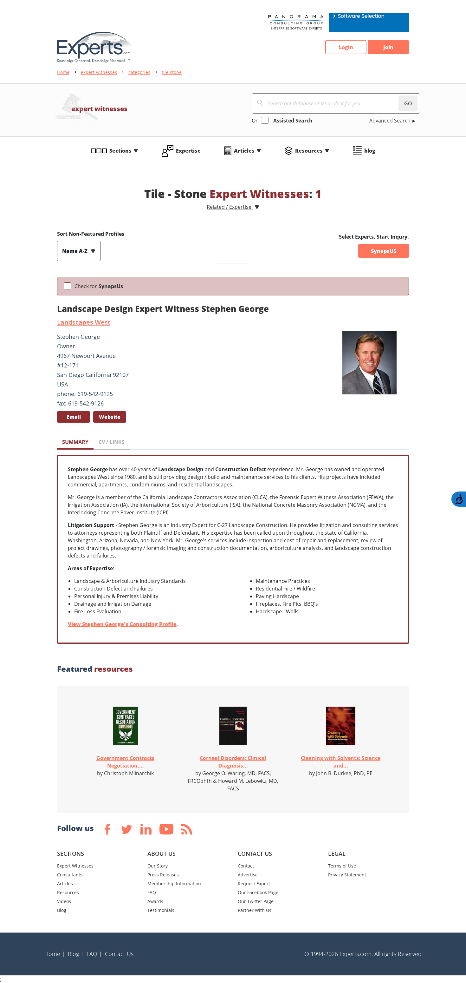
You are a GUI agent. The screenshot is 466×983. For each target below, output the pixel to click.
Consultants (69, 875)
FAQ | (94, 954)
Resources (309, 150)
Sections (120, 150)
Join (388, 47)
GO (408, 103)
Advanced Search (390, 120)
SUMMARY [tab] (75, 442)
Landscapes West (83, 322)
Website (109, 416)
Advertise (248, 875)
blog (369, 150)
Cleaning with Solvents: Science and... (340, 762)
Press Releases (163, 875)
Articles (244, 150)
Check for (98, 286)
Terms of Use (342, 866)
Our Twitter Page (256, 901)
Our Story (157, 866)
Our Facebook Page (258, 892)
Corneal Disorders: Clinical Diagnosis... (233, 762)
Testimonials (160, 910)
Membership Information (174, 884)
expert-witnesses (99, 72)
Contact (246, 866)
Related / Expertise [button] (230, 206)
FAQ (151, 892)
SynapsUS (383, 250)
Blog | (76, 954)
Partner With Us (254, 910)
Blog (61, 910)
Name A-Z (75, 250)
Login (346, 47)
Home (63, 72)
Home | (54, 954)
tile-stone (172, 72)
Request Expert (254, 884)
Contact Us (119, 954)
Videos (64, 901)
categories (139, 72)
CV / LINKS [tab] (112, 442)
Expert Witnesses (75, 866)
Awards (155, 901)
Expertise (188, 150)
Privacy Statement (347, 875)
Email (74, 416)
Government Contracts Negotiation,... (125, 762)
